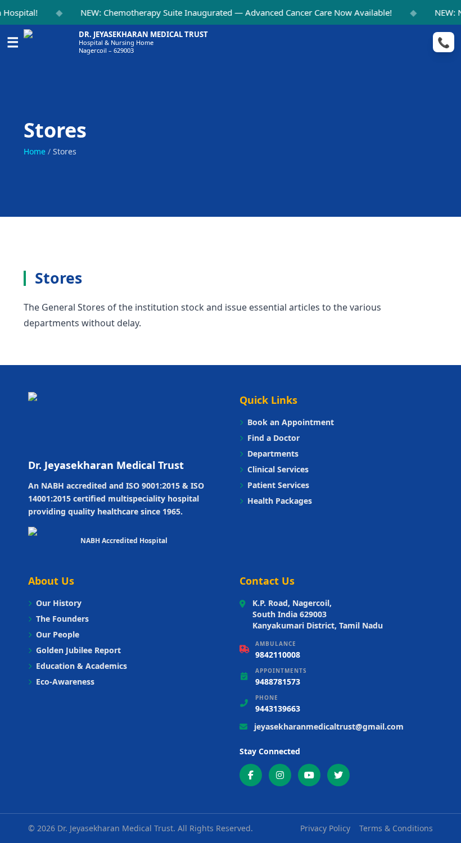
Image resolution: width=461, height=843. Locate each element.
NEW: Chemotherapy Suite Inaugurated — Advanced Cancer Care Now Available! (231, 12)
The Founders (62, 618)
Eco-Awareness (65, 681)
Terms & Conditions (396, 828)
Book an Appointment (290, 422)
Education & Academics (81, 665)
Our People (57, 634)
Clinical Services (278, 469)
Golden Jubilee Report (78, 650)
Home (35, 151)
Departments (273, 453)
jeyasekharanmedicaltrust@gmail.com (329, 726)
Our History (59, 603)
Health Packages (279, 500)
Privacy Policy (325, 828)
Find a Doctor (273, 437)
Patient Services (278, 485)
